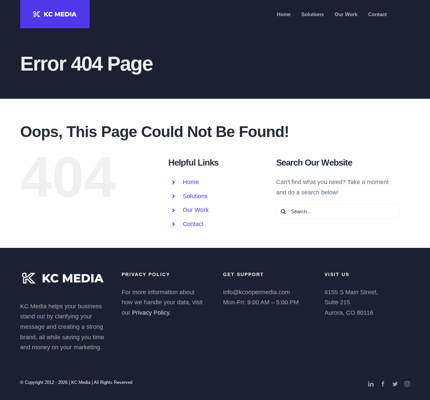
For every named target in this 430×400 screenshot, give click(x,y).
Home (191, 182)
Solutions (195, 196)
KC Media (80, 382)
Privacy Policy (150, 312)
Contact (193, 224)
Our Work (196, 210)
